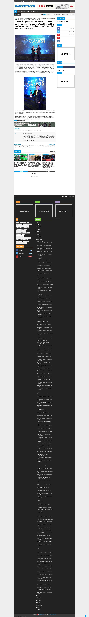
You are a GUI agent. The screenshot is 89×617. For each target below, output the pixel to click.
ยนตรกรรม (29, 14)
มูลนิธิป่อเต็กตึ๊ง (27, 232)
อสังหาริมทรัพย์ (25, 241)
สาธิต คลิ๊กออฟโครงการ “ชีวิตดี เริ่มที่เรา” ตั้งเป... (44, 580)
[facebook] (20, 1)
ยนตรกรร (17, 234)
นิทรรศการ (18, 227)
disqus (34, 171)
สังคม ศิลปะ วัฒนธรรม (20, 239)
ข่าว (18, 11)
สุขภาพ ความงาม (19, 241)
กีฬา (21, 224)
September (39, 241)
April (38, 602)
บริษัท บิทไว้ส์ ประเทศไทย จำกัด (42, 340)
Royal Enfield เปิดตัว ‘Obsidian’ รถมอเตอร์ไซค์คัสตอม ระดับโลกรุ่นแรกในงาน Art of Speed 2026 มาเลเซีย (48, 14)
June (38, 598)
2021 (37, 231)
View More (53, 151)
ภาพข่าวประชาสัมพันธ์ (25, 11)
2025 (37, 224)
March (38, 603)
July (38, 597)
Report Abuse (57, 218)
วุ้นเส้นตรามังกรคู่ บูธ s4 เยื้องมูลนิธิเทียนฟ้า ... (44, 268)
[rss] (29, 1)
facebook (48, 171)
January (38, 607)
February (39, 605)
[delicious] (34, 1)
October (38, 239)
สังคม (29, 237)
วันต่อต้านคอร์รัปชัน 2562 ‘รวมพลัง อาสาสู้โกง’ (44, 561)
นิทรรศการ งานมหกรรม (46, 154)
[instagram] (32, 1)
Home (16, 18)
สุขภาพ (26, 239)
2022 (37, 229)
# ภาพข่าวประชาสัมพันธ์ (21, 120)
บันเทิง (69, 14)
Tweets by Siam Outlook (61, 70)
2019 (37, 234)
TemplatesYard (41, 614)
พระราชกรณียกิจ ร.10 (23, 229)
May (38, 600)
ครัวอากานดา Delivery (40, 483)
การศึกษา (17, 224)
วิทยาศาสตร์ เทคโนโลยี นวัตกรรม (21, 237)
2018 (37, 609)
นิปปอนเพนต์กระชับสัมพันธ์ (41, 410)
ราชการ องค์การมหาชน (20, 236)
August (38, 595)
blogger (21, 171)
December (39, 236)
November (39, 237)
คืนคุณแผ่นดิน (29, 224)
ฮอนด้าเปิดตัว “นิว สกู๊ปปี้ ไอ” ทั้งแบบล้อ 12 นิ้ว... (44, 338)
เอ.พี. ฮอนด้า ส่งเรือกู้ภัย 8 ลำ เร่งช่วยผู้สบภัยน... (44, 507)
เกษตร (24, 224)
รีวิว (31, 11)
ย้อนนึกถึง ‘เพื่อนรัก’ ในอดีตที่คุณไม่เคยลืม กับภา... (44, 509)
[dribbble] (27, 1)
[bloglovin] (25, 1)
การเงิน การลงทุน (17, 154)
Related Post (17, 151)
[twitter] (21, 1)
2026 (37, 222)
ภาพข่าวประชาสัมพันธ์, (28, 30)
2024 (37, 226)
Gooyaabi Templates (52, 614)
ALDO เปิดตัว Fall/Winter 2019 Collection (44, 421)
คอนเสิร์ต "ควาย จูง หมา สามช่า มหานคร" (44, 587)
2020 (37, 232)
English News (35, 11)
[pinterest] (23, 1)
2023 (37, 227)
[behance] (30, 1)
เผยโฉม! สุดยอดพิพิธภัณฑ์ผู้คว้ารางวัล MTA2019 (45, 519)
